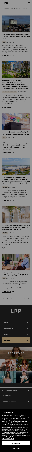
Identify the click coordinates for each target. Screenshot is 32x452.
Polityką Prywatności (8, 438)
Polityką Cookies (10, 437)
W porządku (16, 443)
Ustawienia (16, 448)
